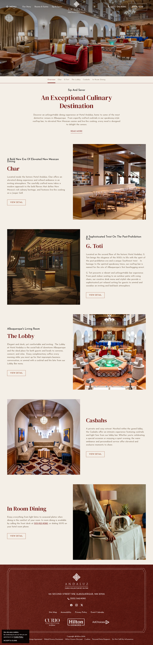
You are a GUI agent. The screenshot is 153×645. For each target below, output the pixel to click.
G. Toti (94, 245)
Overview (51, 80)
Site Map (53, 612)
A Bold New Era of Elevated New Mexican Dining (33, 160)
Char (60, 80)
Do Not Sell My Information (122, 639)
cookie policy (18, 637)
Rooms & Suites (41, 7)
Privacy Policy (81, 612)
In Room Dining (98, 80)
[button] (11, 7)
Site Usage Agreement (34, 639)
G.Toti (66, 80)
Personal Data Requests (101, 639)
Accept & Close (10, 640)
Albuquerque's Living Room (23, 329)
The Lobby (76, 80)
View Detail (16, 203)
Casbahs (86, 80)
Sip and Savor (76, 90)
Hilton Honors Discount (74, 639)
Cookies (87, 639)
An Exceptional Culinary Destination (76, 102)
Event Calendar (97, 612)
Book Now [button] (137, 8)
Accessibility (66, 612)
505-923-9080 (41, 524)
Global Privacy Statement (53, 639)
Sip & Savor (57, 7)
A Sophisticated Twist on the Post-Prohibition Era (113, 238)
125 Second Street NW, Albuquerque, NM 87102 (76, 594)
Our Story (26, 7)
